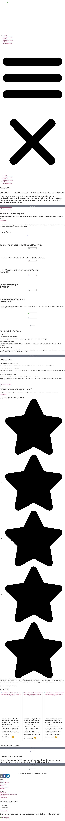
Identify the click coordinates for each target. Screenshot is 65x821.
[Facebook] (4, 776)
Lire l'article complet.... (7, 736)
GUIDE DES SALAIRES (8, 40)
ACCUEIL (5, 35)
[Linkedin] (8, 776)
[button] (32, 109)
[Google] (1, 776)
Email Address (3, 805)
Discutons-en (3, 220)
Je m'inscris (4, 810)
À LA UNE (5, 41)
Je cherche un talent (6, 208)
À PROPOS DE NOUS (8, 37)
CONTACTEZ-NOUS (7, 43)
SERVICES (5, 38)
